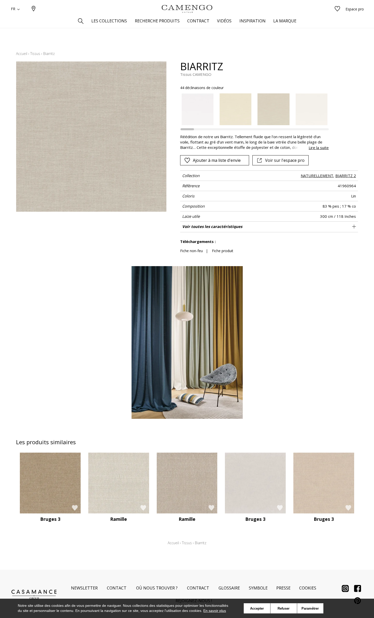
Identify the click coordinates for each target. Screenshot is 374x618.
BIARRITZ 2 (345, 175)
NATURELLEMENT (317, 175)
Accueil (21, 53)
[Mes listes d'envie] (337, 9)
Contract (198, 588)
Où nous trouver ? (157, 588)
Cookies (307, 588)
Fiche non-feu (191, 250)
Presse (283, 588)
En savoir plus (214, 611)
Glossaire (229, 588)
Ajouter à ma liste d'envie (217, 160)
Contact (116, 588)
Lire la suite (319, 147)
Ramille (118, 519)
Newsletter (84, 588)
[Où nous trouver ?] (34, 9)
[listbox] (251, 109)
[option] (197, 109)
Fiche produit (222, 250)
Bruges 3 (50, 519)
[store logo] (187, 9)
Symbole (258, 588)
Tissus (35, 53)
